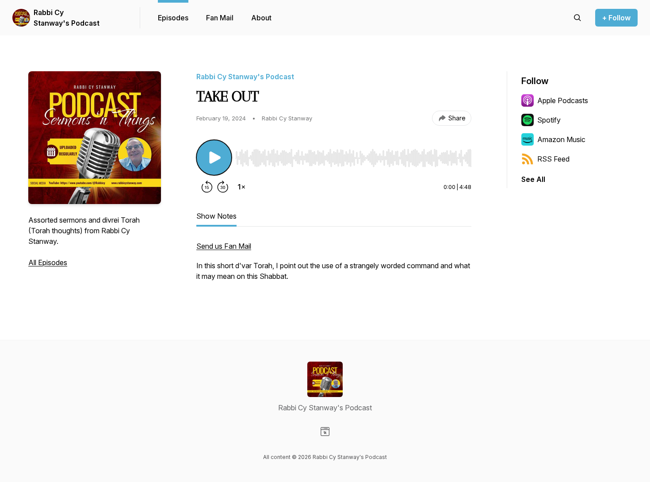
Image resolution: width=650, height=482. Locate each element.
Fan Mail (219, 17)
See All (533, 179)
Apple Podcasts (562, 100)
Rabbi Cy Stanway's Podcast (66, 17)
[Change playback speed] (241, 187)
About (261, 17)
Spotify (549, 120)
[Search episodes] (577, 17)
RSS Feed (553, 158)
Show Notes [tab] (216, 216)
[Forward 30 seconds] (223, 187)
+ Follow (616, 17)
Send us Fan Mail (223, 246)
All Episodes (47, 262)
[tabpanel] (333, 265)
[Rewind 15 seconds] (207, 187)
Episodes (173, 17)
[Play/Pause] (214, 157)
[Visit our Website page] (325, 431)
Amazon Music (561, 139)
